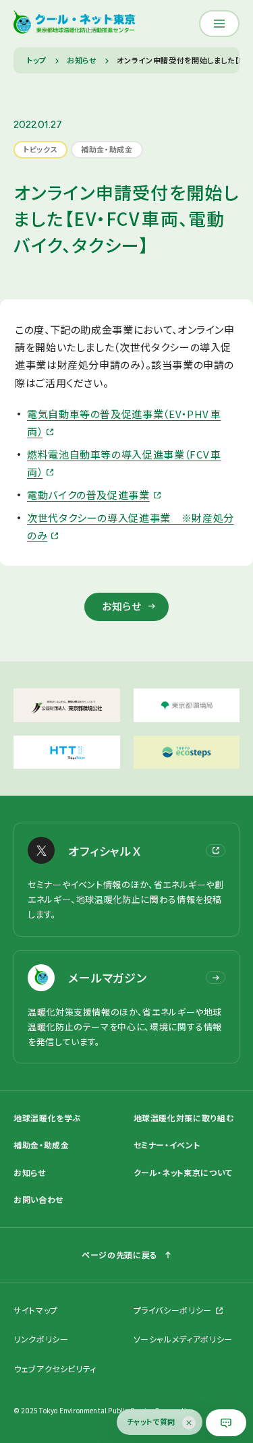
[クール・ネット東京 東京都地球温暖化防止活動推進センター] (74, 23)
